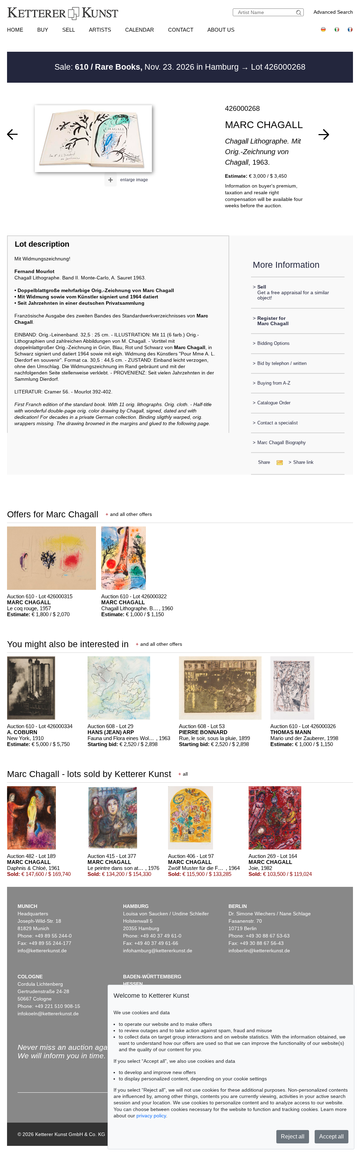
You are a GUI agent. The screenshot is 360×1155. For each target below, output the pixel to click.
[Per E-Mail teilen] (277, 462)
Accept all (331, 1137)
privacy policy (151, 1115)
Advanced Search (333, 12)
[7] (12, 134)
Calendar (139, 30)
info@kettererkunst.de (42, 950)
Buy (42, 30)
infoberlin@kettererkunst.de (259, 950)
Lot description (42, 244)
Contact (180, 30)
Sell (68, 30)
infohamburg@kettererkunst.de (157, 950)
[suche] (299, 12)
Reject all (292, 1137)
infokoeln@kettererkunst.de (48, 1013)
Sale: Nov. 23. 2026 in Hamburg (147, 66)
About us (220, 30)
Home (15, 30)
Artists (100, 30)
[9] (324, 134)
